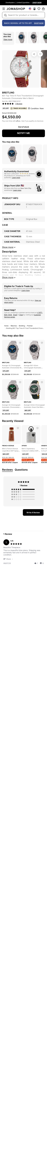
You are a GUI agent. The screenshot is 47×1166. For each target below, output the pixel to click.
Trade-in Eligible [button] (20, 108)
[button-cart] (43, 8)
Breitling (22, 326)
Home (6, 326)
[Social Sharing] (34, 54)
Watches (14, 326)
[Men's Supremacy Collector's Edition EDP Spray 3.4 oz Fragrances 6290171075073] (37, 428)
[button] (8, 559)
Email (15, 315)
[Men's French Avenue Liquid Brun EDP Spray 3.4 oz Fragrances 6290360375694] (18, 428)
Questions (21, 469)
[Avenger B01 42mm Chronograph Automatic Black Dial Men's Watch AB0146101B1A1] (42, 343)
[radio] (23, 489)
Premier (30, 326)
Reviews (7, 469)
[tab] (33, 512)
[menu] (3, 8)
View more (7, 39)
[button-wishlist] (38, 8)
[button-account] (34, 8)
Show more (7, 277)
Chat (21, 315)
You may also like (10, 141)
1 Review (18, 104)
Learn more (16, 178)
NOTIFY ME (23, 133)
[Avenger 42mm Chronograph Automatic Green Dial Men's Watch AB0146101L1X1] (42, 382)
